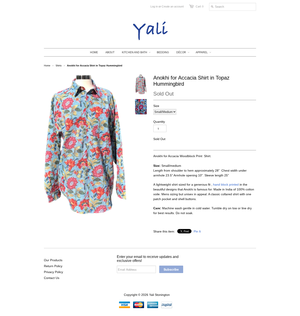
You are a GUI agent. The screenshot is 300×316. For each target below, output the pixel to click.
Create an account (173, 6)
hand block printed (226, 184)
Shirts (59, 65)
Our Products (53, 260)
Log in (154, 6)
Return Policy (53, 266)
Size (156, 106)
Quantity (159, 121)
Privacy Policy (53, 272)
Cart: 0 (200, 6)
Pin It (197, 231)
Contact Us (51, 278)
